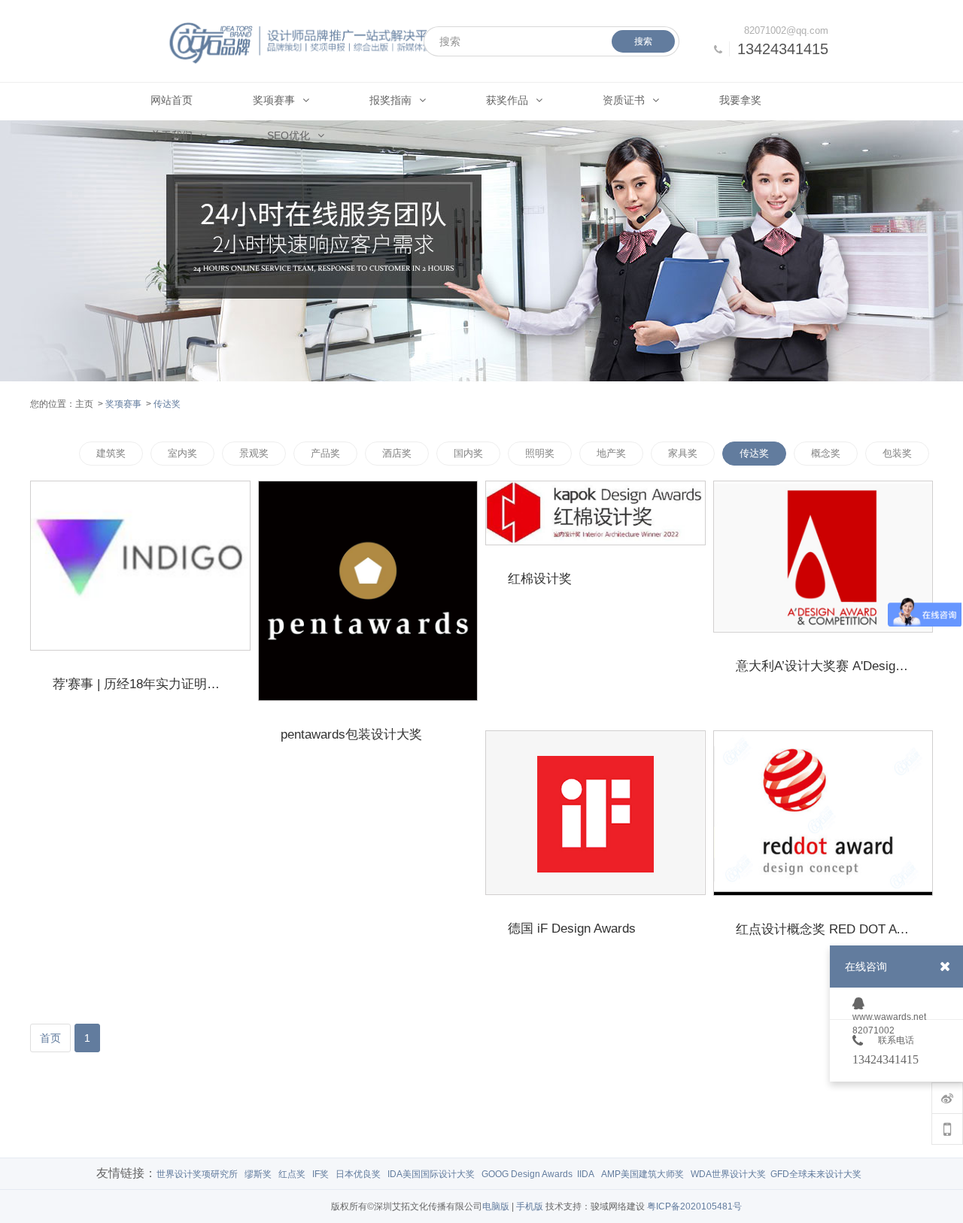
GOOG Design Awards (527, 1174)
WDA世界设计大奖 (728, 1174)
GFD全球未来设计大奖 (815, 1174)
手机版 (529, 1206)
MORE (230, 701)
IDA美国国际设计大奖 (431, 1174)
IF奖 (320, 1174)
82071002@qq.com (786, 30)
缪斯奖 (258, 1174)
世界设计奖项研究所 (197, 1174)
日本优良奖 (358, 1174)
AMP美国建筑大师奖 (642, 1174)
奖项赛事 (123, 404)
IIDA (585, 1174)
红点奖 (291, 1174)
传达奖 (167, 404)
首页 (50, 1038)
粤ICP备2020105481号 (694, 1206)
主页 (84, 404)
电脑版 (495, 1206)
